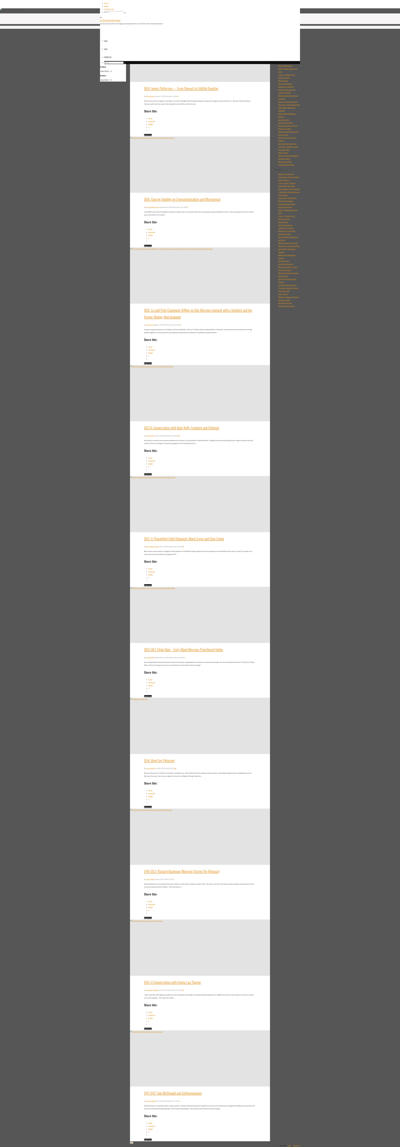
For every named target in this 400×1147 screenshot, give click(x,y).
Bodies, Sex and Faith (286, 174)
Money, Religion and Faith (288, 102)
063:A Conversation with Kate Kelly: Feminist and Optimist (181, 427)
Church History (284, 180)
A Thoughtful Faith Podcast (110, 20)
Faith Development (285, 66)
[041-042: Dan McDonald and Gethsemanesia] (146, 1032)
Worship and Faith (285, 162)
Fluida (289, 1145)
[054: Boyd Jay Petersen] (139, 699)
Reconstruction (283, 120)
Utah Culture (283, 153)
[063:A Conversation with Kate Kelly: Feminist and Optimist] (151, 366)
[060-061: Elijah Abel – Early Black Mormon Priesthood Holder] (152, 588)
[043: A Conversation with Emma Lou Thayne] (146, 921)
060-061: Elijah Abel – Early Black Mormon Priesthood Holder (183, 649)
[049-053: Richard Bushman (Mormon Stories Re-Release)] (151, 810)
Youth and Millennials (286, 165)
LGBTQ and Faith (284, 93)
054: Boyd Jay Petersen (159, 760)
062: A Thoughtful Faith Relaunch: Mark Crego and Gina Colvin (184, 538)
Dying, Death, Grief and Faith (289, 189)
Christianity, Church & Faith (288, 177)
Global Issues (283, 81)
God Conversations (285, 84)
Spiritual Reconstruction (287, 144)
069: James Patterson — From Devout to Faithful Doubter (181, 88)
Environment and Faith (286, 204)
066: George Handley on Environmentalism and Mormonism (182, 199)
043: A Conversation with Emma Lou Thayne (172, 982)
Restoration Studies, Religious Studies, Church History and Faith (287, 126)
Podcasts (281, 111)
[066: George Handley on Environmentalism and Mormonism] (152, 138)
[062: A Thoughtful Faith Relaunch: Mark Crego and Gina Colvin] (152, 477)
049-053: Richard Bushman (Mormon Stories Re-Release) (181, 871)
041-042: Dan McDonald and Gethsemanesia (173, 1093)
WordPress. (296, 1145)
